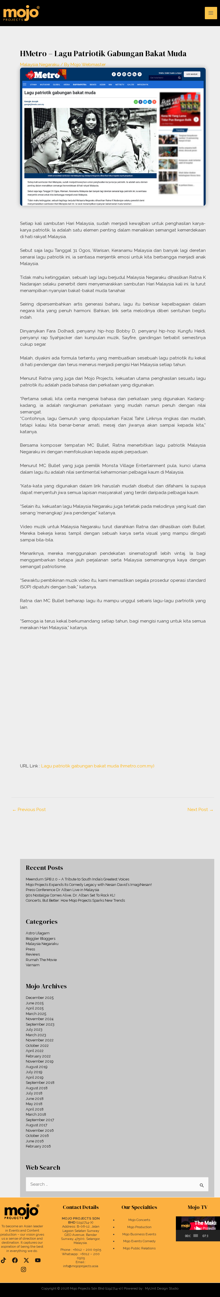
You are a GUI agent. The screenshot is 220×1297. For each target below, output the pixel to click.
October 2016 (37, 1135)
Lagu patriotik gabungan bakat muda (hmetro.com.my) (97, 766)
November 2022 (40, 1040)
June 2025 (35, 1003)
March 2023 (36, 1035)
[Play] (183, 1235)
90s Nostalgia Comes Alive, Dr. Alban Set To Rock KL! (70, 895)
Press (30, 949)
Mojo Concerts (139, 1220)
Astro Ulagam (38, 933)
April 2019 (34, 1077)
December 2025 (40, 997)
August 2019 (36, 1067)
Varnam (33, 965)
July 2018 (34, 1093)
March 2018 (36, 1114)
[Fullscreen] (217, 1235)
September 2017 (40, 1120)
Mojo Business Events (139, 1234)
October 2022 (37, 1045)
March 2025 (36, 1014)
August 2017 (36, 1125)
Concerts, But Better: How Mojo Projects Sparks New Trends (75, 900)
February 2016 (38, 1146)
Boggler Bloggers (40, 938)
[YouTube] (38, 1260)
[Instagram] (23, 1269)
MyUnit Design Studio (161, 1288)
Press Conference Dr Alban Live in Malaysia (62, 890)
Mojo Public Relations (139, 1248)
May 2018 (34, 1104)
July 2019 (34, 1072)
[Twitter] (26, 1260)
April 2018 (35, 1109)
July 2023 (34, 1029)
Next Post (201, 809)
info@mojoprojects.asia (80, 1266)
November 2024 (40, 1019)
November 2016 (40, 1130)
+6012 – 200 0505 (87, 1250)
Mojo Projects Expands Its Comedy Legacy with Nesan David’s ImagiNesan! (89, 884)
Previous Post (29, 809)
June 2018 (35, 1098)
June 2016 (35, 1141)
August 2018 (37, 1088)
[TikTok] (3, 1260)
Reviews (33, 954)
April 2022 (35, 1051)
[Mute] (212, 1235)
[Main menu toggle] (211, 13)
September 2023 (40, 1024)
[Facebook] (15, 1260)
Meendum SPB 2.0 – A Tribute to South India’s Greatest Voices (77, 879)
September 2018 (40, 1082)
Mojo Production (139, 1227)
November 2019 (39, 1061)
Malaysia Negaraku (39, 64)
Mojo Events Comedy (139, 1241)
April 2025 (35, 1008)
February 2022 (38, 1056)
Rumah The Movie (41, 960)
